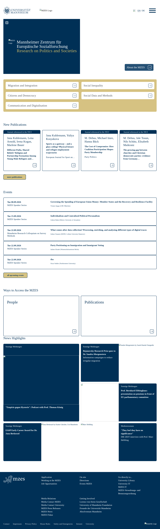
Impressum (17, 524)
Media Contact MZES (51, 502)
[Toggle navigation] (152, 11)
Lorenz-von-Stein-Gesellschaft (93, 502)
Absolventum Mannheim (91, 511)
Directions (84, 480)
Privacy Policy (31, 524)
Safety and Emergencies (63, 524)
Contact (6, 524)
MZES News (46, 511)
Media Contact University (52, 505)
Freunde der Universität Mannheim (95, 508)
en (139, 10)
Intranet (79, 524)
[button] (42, 85)
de (143, 10)
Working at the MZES (51, 480)
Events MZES (86, 483)
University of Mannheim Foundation (96, 505)
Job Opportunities (49, 483)
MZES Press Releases (51, 508)
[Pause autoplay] (7, 22)
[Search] (134, 10)
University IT (124, 483)
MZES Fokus (47, 515)
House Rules (45, 524)
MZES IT (122, 487)
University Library (126, 480)
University (90, 524)
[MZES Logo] (46, 10)
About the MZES (136, 67)
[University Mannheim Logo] (17, 10)
